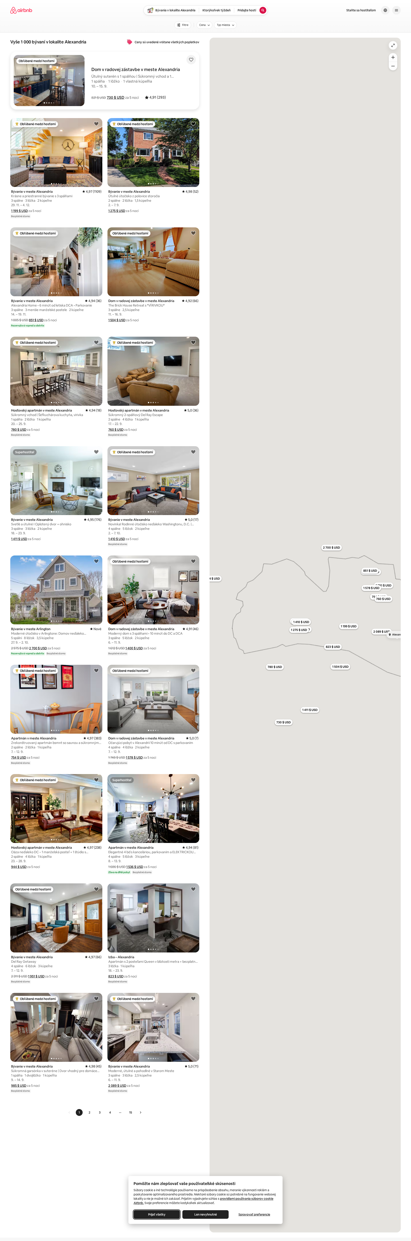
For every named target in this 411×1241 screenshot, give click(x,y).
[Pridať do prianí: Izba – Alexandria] (193, 889)
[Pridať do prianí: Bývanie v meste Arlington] (96, 561)
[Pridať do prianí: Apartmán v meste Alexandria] (96, 670)
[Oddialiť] (393, 66)
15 (130, 1112)
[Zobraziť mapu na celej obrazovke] (393, 45)
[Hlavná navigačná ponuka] (396, 10)
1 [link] (79, 1112)
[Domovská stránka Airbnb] (21, 10)
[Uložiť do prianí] (191, 59)
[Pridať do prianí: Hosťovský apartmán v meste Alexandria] (96, 342)
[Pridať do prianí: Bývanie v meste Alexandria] (96, 123)
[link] (69, 1112)
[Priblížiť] (393, 57)
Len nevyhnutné (205, 1214)
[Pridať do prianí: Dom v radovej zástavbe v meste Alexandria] (193, 233)
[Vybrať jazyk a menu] (385, 10)
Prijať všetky (156, 1214)
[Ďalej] (140, 1112)
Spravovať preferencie (254, 1214)
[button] (115, 97)
